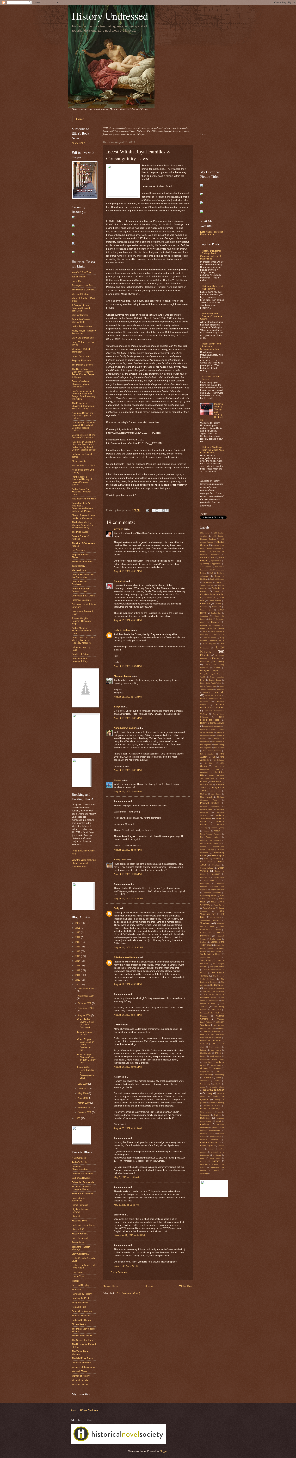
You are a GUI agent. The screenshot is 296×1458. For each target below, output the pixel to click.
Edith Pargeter (209, 644)
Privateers (216, 865)
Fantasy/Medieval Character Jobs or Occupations (80, 384)
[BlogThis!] (157, 510)
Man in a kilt (206, 785)
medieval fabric (216, 1136)
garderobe (217, 1084)
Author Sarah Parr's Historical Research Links (81, 492)
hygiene (217, 1115)
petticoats (217, 1155)
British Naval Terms (81, 356)
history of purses (212, 1106)
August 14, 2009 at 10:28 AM (128, 898)
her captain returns (216, 1087)
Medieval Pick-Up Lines (83, 465)
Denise (117, 780)
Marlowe (203, 794)
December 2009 (86, 988)
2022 (78, 923)
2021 (78, 928)
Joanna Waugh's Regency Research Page (81, 621)
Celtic (217, 591)
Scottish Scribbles (81, 1315)
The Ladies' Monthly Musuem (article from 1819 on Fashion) (82, 525)
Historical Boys (79, 1220)
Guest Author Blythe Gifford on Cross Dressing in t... (85, 1023)
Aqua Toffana (205, 567)
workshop (204, 1173)
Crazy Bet (216, 607)
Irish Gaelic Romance (212, 751)
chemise (214, 1059)
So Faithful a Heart (210, 954)
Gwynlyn (118, 529)
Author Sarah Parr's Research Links (81, 590)
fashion (218, 1081)
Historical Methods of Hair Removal (212, 287)
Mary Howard (206, 797)
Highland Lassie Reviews (80, 1210)
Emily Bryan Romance (83, 1193)
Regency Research (81, 360)
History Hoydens (80, 1233)
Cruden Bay (216, 613)
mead (218, 1121)
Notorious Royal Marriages (210, 843)
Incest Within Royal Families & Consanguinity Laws (210, 346)
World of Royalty (80, 1380)
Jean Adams (78, 1242)
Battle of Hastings (217, 579)
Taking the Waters (216, 967)
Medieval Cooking (209, 803)
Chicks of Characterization (80, 1167)
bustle (202, 1056)
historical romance (213, 1089)
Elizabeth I (205, 655)
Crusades (204, 616)
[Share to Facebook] (163, 510)
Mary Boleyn (216, 794)
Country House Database (79, 582)
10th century (205, 533)
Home (80, 118)
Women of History (81, 1376)
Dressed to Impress (210, 625)
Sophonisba (205, 957)
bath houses (215, 1047)
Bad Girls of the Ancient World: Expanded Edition (212, 570)
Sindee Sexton (79, 1324)
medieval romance (209, 1142)
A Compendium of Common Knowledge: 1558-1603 (82, 308)
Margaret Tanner (122, 676)
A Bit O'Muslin (79, 1158)
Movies (206, 831)
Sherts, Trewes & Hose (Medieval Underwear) (83, 516)
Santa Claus (215, 917)
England (216, 658)
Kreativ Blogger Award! (84, 1033)
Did (210, 619)
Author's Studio (79, 1162)
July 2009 (83, 1084)
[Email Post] (147, 510)
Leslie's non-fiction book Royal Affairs (84, 1266)
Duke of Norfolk (218, 634)
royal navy (204, 1164)
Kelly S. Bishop (122, 630)
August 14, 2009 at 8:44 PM (128, 1015)
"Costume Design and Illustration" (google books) (82, 416)
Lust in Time (78, 1276)
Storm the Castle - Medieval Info (81, 320)
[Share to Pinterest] (167, 510)
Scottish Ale (205, 933)
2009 (78, 984)
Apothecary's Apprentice (210, 564)
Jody (116, 908)
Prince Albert (206, 862)
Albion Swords (79, 461)
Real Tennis (205, 877)
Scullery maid (215, 939)
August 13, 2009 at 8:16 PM (128, 770)
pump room (215, 1158)
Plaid (206, 859)
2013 (78, 965)
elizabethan (204, 1081)
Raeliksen (215, 874)
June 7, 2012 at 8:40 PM (126, 1266)
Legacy (217, 769)
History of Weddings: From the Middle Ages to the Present (212, 450)
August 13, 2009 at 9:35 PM (128, 874)
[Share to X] (160, 510)
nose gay (211, 1149)
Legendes (204, 772)
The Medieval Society (82, 364)
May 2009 (83, 1093)
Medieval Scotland (81, 294)
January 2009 (85, 1112)
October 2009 (85, 1003)
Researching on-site (208, 896)
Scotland (205, 923)
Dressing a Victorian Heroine (212, 628)
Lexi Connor (78, 1272)
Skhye (117, 706)
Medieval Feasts (206, 809)
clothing (204, 1068)
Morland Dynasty (217, 828)
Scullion (203, 942)
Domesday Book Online (83, 595)
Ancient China (207, 557)
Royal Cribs (77, 281)
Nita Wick (76, 1289)
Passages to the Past (82, 285)
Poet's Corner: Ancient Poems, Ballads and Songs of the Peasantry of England (83, 395)
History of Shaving (207, 729)
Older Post (186, 1286)
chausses (204, 1059)
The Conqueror (217, 985)
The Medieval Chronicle (83, 289)
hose (220, 1112)
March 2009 (84, 1103)
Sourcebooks (206, 960)
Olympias (203, 846)
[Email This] (154, 510)
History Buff (78, 1229)
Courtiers (203, 607)
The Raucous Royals (82, 1335)
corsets (217, 1071)
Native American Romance (210, 834)
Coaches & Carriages (82, 1173)
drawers (207, 1078)
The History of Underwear (213, 991)
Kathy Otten (120, 859)
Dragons (215, 622)
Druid (205, 631)
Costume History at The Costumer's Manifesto (83, 436)
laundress (204, 1118)
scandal (215, 1164)
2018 (78, 942)
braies (218, 1053)
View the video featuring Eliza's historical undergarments (84, 863)
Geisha (217, 668)
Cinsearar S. (211, 597)
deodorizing (219, 1075)
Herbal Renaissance (82, 326)
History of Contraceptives (212, 723)
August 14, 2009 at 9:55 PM (128, 1067)
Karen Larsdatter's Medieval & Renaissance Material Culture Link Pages (82, 507)
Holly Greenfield (80, 1238)
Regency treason (217, 889)
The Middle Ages (80, 532)
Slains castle (216, 951)
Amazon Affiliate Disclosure (84, 1410)
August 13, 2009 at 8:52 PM (128, 791)
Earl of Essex (210, 638)
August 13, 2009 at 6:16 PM (128, 620)
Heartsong (220, 689)
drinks (218, 1078)
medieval (204, 1124)
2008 (78, 1118)
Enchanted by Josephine (78, 1199)
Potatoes (217, 859)
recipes (203, 1161)
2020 (78, 932)
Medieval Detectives (209, 806)
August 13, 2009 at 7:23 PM (128, 696)
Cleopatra (205, 603)
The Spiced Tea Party (82, 1340)
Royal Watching (209, 908)
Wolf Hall (204, 1044)
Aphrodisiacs (216, 561)
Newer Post (111, 1286)
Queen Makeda (206, 868)
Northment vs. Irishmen (210, 840)
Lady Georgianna (80, 1254)
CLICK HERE (78, 143)
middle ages (206, 1146)
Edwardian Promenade (83, 1182)
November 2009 (86, 996)
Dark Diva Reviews (81, 1178)
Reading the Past (80, 1298)
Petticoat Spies (217, 856)
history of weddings (210, 1109)
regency (216, 1161)
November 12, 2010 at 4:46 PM (129, 1235)
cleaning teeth (215, 1065)
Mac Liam (216, 781)
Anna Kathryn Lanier (125, 728)
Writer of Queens (80, 1384)
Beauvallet (208, 582)
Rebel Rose (219, 877)
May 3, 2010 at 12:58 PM (126, 1204)
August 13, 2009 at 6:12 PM (128, 571)
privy (202, 1158)
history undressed (207, 1112)
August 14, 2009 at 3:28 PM (128, 984)
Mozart (75, 1281)
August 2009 (84, 1015)
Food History (218, 661)
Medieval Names (80, 315)
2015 (78, 956)
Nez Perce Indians (209, 837)
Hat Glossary (78, 550)
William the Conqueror (210, 1041)
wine (216, 1170)
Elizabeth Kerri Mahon (126, 957)
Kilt (213, 757)
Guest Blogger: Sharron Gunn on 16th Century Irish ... (86, 1058)
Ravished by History (82, 1294)
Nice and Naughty (80, 1285)
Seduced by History (81, 1320)
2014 (78, 961)
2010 (78, 980)
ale (214, 1044)
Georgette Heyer (209, 671)
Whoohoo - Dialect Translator (81, 350)
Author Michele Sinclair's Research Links (81, 631)
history (209, 1093)
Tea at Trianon (79, 276)
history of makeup (216, 1103)
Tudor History (78, 566)
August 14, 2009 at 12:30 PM (128, 947)
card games (215, 1056)
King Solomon (218, 760)
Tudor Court (216, 1010)
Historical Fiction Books (83, 1225)
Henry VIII (219, 692)
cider (222, 1059)
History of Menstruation (212, 726)
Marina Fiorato (215, 791)
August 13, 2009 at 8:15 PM (128, 718)
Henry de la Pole (213, 695)
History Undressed (110, 16)
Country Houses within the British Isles (83, 575)
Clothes (218, 604)
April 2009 (83, 1098)
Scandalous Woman (82, 1311)
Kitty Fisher (209, 763)
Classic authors (215, 601)
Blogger (163, 1451)
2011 (78, 975)
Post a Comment (118, 1272)
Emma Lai (119, 581)
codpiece (216, 1068)
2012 (78, 970)
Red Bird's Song (212, 880)
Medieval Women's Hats (84, 498)
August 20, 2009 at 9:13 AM (128, 1128)
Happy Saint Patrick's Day (210, 683)
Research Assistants (212, 893)
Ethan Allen (204, 661)
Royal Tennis (219, 905)
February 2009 (85, 1107)
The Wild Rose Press (82, 1358)
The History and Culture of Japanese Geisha (211, 316)
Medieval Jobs (79, 570)
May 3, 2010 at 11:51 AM (126, 1177)
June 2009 (83, 1088)
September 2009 (86, 1008)
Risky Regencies (80, 1302)
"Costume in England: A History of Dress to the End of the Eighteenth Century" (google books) (84, 446)
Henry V (206, 692)
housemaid (204, 1115)
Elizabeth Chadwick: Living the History (82, 1187)
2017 (78, 946)
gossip (202, 1087)
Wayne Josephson (212, 1031)
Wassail (221, 1028)
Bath (211, 573)
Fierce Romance (80, 1205)
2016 (78, 951)
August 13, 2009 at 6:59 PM (128, 666)
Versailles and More (81, 1362)
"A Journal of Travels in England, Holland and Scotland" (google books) (83, 426)
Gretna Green (215, 680)
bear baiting (216, 1050)
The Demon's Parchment (214, 988)
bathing (203, 1050)
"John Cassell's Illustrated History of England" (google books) (82, 481)
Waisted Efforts (79, 1371)
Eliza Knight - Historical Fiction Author (212, 233)
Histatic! (76, 1216)
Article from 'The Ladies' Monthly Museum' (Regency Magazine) (84, 640)
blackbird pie (205, 1053)
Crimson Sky (206, 610)
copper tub (204, 1071)
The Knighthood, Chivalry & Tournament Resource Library (83, 406)
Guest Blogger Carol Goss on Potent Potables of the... (85, 1044)
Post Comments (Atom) (128, 1293)
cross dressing (206, 1075)
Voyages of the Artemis (83, 1367)
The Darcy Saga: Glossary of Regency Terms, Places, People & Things (83, 373)
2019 (78, 937)
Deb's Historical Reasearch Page (80, 659)
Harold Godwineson (208, 686)
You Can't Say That (81, 272)
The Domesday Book (82, 561)
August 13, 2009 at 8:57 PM (128, 850)
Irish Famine (219, 748)
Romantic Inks (79, 1307)
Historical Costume (81, 600)
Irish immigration (207, 754)
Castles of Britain (80, 654)
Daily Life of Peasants (83, 337)
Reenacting (204, 883)
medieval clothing (207, 1133)
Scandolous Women (209, 920)
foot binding (205, 1084)
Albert (202, 551)
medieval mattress (209, 1140)
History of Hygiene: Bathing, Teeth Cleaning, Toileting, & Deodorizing (210, 255)
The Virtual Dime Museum (80, 1352)
